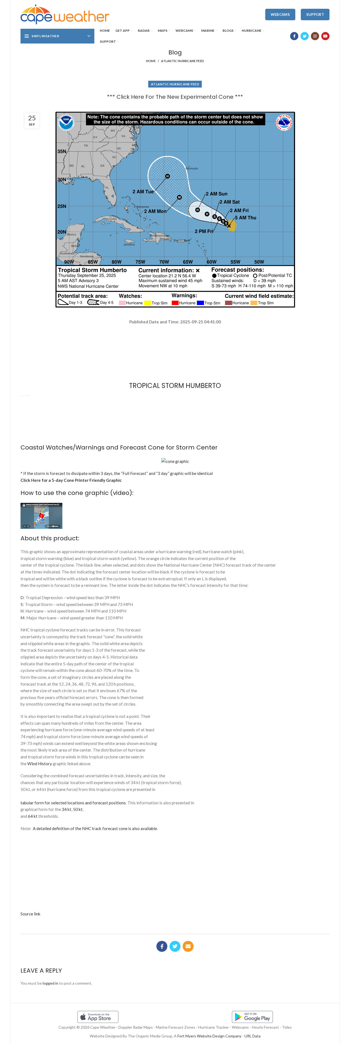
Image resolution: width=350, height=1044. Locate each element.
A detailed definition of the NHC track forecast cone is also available (95, 828)
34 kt (66, 809)
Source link (30, 913)
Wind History (39, 763)
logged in (50, 983)
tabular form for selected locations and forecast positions (73, 802)
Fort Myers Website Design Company (209, 1036)
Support (315, 14)
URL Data (252, 1036)
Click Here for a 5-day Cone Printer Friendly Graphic (71, 480)
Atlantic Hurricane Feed (182, 61)
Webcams (280, 14)
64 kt (32, 816)
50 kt (78, 809)
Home (151, 61)
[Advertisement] (175, 344)
